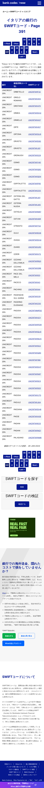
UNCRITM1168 (34, 360)
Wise (4, 593)
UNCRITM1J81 (34, 148)
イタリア (27, 11)
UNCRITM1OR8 (34, 268)
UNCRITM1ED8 (34, 233)
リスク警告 (33, 767)
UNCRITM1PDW (35, 325)
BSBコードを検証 (14, 775)
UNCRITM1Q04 (34, 176)
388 (29, 42)
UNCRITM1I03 (34, 275)
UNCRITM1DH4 (34, 240)
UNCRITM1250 (34, 303)
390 (39, 42)
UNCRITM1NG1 (34, 430)
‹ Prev (15, 43)
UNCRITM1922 (34, 346)
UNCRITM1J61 (34, 198)
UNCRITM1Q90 (34, 353)
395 (26, 50)
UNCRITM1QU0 (34, 332)
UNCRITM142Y (34, 318)
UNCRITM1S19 (34, 296)
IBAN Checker (29, 772)
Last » (22, 56)
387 (24, 42)
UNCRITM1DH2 (34, 113)
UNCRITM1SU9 (34, 134)
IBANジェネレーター (30, 775)
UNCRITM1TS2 (34, 226)
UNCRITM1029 (34, 155)
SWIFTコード (15, 11)
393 (17, 50)
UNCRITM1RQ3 (34, 261)
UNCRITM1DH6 (34, 409)
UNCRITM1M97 (34, 212)
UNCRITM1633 (34, 423)
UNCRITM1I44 (34, 289)
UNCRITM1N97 (34, 374)
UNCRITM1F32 (34, 92)
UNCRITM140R (34, 219)
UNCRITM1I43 (34, 282)
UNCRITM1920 (34, 388)
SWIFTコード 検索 (28, 769)
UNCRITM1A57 (34, 120)
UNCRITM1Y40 (34, 162)
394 (21, 50)
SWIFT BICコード (15, 772)
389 (34, 42)
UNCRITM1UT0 (34, 395)
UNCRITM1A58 (34, 416)
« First (7, 43)
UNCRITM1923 (34, 381)
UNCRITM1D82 (34, 141)
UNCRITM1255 (34, 191)
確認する (22, 504)
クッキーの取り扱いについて (16, 767)
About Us (18, 764)
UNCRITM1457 (34, 127)
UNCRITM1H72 (34, 254)
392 (12, 50)
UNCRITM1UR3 (34, 247)
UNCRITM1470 (34, 106)
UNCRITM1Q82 (34, 169)
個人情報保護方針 (31, 764)
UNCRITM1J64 (34, 402)
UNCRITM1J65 (34, 205)
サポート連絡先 (14, 769)
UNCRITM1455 (34, 99)
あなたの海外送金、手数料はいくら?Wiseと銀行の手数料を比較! (21, 784)
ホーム (5, 11)
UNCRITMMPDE (35, 310)
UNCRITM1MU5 (35, 339)
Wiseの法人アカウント (13, 643)
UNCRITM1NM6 (35, 438)
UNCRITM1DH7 (34, 367)
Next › (35, 52)
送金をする (9, 636)
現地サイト (8, 764)
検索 (22, 487)
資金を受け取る (26, 636)
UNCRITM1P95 (34, 183)
